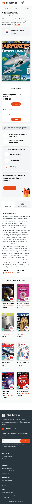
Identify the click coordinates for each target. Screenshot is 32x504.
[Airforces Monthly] (16, 61)
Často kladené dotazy (7, 480)
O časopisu (8, 206)
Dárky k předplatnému (7, 492)
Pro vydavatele (5, 497)
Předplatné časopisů (7, 456)
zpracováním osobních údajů (9, 446)
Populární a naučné (12, 8)
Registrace (10, 483)
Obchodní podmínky (7, 468)
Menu (29, 3)
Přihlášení (4, 483)
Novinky (4, 485)
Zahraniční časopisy (7, 461)
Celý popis (17, 25)
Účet (18, 2)
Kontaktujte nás (5, 473)
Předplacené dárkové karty (8, 495)
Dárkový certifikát (22, 206)
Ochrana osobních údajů (8, 471)
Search (25, 2)
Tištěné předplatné (16, 89)
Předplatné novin (6, 458)
